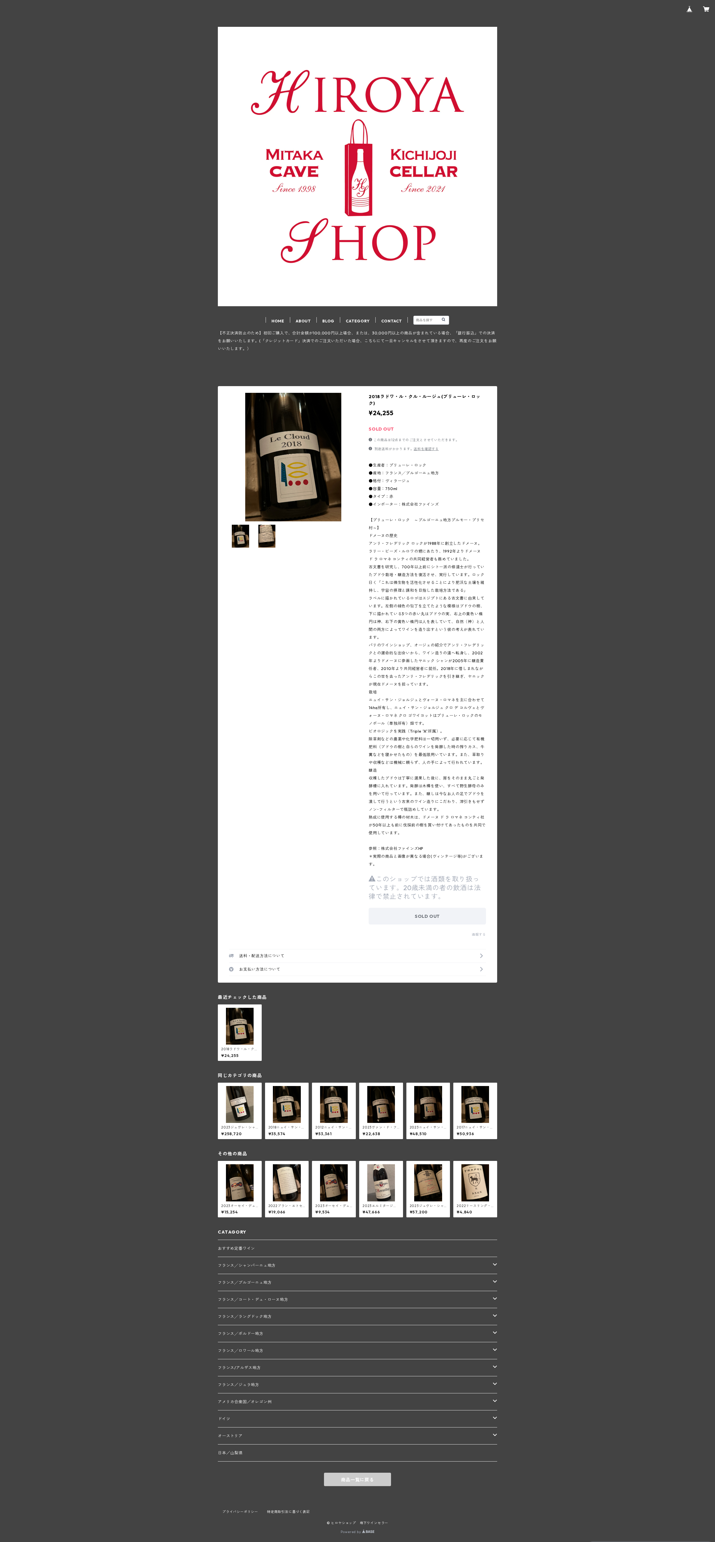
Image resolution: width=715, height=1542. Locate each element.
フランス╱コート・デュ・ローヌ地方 (253, 1299)
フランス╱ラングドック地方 (244, 1316)
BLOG (328, 321)
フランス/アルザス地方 (239, 1367)
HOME (277, 321)
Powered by (351, 1532)
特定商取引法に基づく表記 (288, 1512)
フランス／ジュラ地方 (238, 1384)
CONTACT (391, 321)
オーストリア (230, 1435)
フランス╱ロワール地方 (240, 1350)
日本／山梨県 (230, 1452)
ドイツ (224, 1418)
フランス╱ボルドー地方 (240, 1333)
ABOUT (303, 321)
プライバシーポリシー (240, 1512)
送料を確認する (426, 449)
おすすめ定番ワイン (236, 1248)
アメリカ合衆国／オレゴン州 (244, 1401)
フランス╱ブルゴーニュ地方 (244, 1282)
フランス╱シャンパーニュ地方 (247, 1265)
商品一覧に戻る (357, 1479)
